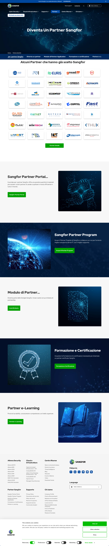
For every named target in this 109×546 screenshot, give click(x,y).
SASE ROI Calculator (13, 482)
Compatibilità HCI (31, 471)
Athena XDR (11, 473)
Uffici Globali (48, 511)
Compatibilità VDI (31, 476)
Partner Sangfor (17, 53)
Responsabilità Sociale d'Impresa (51, 505)
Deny (94, 535)
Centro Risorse (66, 11)
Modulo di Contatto (50, 513)
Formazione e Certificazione (65, 366)
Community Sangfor (31, 505)
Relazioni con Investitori (51, 498)
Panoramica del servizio (32, 496)
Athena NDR (11, 467)
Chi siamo (79, 11)
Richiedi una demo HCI (16, 15)
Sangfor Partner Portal (16, 195)
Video (46, 478)
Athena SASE (11, 480)
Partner (54, 11)
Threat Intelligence (50, 469)
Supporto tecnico (31, 503)
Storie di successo (50, 467)
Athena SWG (11, 469)
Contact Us (77, 5)
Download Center (49, 480)
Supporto (45, 11)
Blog (46, 471)
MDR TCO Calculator (13, 478)
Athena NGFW (11, 465)
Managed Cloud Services (33, 481)
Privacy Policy (30, 494)
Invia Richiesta (14, 308)
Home (9, 53)
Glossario (47, 473)
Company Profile (49, 494)
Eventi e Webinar (49, 476)
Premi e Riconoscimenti (51, 496)
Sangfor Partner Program (14, 496)
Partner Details (54, 145)
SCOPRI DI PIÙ (67, 1)
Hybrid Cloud (29, 479)
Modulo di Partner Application (12, 499)
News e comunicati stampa (52, 465)
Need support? (68, 5)
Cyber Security (14, 11)
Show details (89, 542)
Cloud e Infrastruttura (30, 11)
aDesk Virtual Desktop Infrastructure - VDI (32, 473)
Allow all (94, 523)
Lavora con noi (49, 503)
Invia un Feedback (49, 508)
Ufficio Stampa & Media (51, 500)
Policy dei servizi (30, 498)
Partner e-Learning (15, 422)
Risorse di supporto (31, 500)
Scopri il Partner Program (64, 250)
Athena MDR (11, 476)
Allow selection (94, 529)
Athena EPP (11, 471)
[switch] (48, 542)
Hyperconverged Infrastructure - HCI (31, 467)
